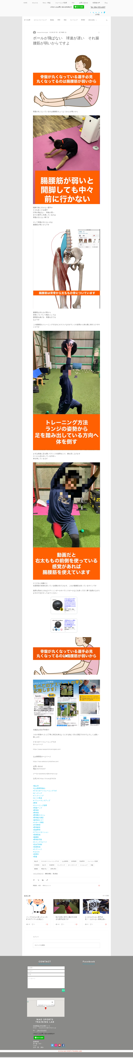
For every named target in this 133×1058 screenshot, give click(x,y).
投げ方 (44, 865)
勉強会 (52, 20)
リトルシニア (84, 865)
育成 (65, 20)
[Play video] (66, 656)
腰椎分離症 (48, 873)
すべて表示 (106, 896)
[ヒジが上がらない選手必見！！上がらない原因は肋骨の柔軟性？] (96, 906)
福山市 (36, 861)
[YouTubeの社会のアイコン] (59, 1045)
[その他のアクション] (99, 32)
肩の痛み (55, 873)
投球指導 (73, 861)
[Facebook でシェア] (34, 880)
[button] (107, 20)
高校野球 (82, 861)
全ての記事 (27, 20)
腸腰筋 (36, 869)
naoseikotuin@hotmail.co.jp (47, 1028)
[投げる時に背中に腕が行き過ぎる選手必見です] (66, 906)
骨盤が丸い (44, 869)
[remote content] (66, 606)
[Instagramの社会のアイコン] (56, 1045)
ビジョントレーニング (40, 20)
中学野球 (36, 865)
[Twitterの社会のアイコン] (52, 1045)
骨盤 (92, 865)
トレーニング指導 (93, 861)
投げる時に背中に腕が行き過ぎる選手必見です (66, 918)
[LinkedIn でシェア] (43, 880)
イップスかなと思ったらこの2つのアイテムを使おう (36, 918)
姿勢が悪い (53, 869)
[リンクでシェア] (47, 880)
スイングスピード (38, 873)
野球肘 (83, 20)
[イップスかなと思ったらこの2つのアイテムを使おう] (37, 906)
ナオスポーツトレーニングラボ (50, 861)
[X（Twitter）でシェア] (38, 880)
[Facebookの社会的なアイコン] (63, 1045)
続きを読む (92, 20)
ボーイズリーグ (72, 865)
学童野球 (51, 865)
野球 (59, 20)
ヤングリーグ (61, 865)
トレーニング (74, 20)
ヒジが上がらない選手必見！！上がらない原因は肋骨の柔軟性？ (95, 918)
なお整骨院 (65, 861)
